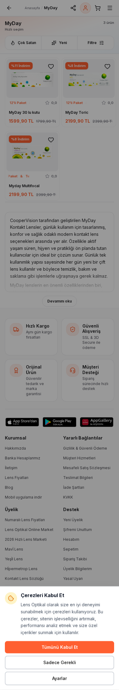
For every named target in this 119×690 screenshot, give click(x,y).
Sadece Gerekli (59, 662)
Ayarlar (59, 678)
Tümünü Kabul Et (59, 647)
